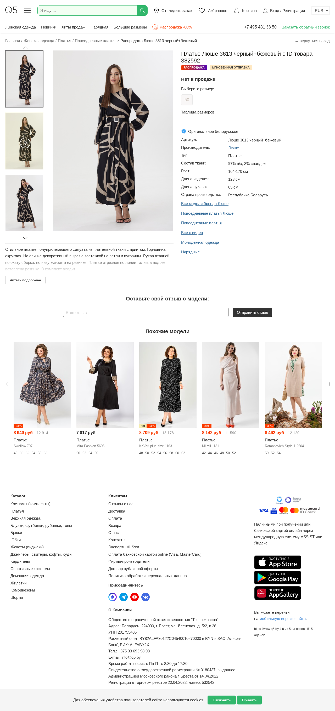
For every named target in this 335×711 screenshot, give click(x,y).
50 (187, 100)
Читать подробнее (25, 280)
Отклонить (222, 700)
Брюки (16, 532)
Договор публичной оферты (133, 568)
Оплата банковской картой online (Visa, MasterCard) (155, 554)
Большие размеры (130, 27)
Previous (6, 383)
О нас (113, 532)
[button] (25, 47)
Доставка (116, 511)
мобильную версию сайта (282, 618)
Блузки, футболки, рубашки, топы (41, 525)
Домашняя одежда (27, 575)
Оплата (115, 518)
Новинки (48, 27)
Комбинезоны (22, 590)
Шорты (16, 597)
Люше (233, 148)
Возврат (115, 525)
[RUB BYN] (320, 10)
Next (329, 383)
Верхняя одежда (25, 518)
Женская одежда (20, 27)
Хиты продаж (73, 27)
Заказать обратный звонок (306, 27)
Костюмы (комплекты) (30, 504)
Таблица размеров (197, 112)
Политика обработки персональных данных (147, 575)
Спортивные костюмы (30, 568)
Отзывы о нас (120, 504)
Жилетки (18, 583)
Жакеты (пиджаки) (27, 547)
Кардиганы (20, 561)
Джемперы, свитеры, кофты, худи (40, 554)
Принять (249, 700)
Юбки (15, 540)
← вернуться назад (312, 40)
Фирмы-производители (128, 561)
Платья (17, 511)
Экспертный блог (123, 547)
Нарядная (99, 27)
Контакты (116, 540)
